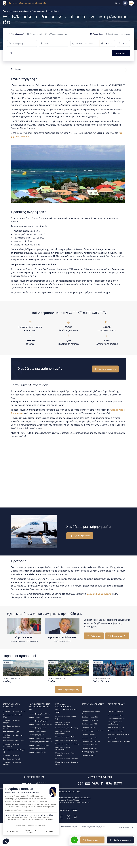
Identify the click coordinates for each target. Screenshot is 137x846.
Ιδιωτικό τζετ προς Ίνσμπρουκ (38, 721)
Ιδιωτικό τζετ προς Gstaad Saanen (40, 724)
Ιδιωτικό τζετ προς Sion (36, 735)
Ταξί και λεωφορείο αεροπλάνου (118, 734)
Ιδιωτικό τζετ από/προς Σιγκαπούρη (67, 744)
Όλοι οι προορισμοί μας (68, 689)
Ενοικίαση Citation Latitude (91, 741)
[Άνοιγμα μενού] (131, 3)
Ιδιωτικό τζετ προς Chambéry (39, 745)
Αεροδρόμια (25, 11)
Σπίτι (4, 11)
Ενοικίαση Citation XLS (89, 745)
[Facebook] (62, 817)
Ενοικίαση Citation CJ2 (89, 727)
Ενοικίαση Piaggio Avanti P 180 (92, 731)
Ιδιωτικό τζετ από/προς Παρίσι (65, 737)
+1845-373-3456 (85, 798)
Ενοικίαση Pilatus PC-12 (90, 720)
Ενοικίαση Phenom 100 (90, 717)
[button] (120, 840)
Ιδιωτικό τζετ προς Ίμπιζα (37, 749)
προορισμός (13, 11)
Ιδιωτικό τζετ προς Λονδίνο (37, 752)
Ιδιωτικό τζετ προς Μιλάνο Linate (13, 741)
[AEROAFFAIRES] (4, 3)
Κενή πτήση (112, 738)
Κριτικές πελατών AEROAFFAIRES (119, 741)
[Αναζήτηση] (124, 3)
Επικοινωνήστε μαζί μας (69, 827)
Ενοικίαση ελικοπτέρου (115, 715)
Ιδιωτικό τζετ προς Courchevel (39, 717)
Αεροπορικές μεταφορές (115, 731)
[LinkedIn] (75, 817)
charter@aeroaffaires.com (71, 800)
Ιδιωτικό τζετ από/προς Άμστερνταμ (66, 759)
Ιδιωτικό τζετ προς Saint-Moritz (39, 714)
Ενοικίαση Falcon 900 (89, 748)
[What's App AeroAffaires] (74, 840)
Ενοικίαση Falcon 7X (88, 755)
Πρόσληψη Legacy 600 (90, 752)
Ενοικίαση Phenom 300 (90, 734)
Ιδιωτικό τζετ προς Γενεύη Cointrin (14, 711)
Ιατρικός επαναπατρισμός (116, 727)
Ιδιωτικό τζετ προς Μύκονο (37, 731)
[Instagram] (68, 817)
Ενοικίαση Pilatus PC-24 (90, 724)
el (116, 3)
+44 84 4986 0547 (68, 798)
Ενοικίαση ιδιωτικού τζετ (115, 711)
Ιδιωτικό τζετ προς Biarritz (37, 728)
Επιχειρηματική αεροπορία (116, 718)
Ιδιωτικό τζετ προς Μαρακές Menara (41, 742)
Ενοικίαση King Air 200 (89, 738)
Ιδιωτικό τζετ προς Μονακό (11, 759)
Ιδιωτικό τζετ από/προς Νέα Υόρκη (66, 728)
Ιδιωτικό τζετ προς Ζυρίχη (11, 732)
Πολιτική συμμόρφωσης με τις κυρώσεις (92, 827)
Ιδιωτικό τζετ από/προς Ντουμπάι (66, 740)
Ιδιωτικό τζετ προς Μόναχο (11, 755)
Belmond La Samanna (99, 594)
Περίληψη (16, 69)
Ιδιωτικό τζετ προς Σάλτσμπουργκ (40, 738)
